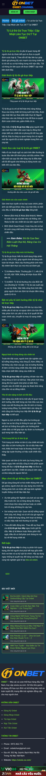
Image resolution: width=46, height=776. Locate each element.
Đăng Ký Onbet (10, 710)
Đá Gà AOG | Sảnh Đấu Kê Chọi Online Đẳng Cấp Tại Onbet (23, 597)
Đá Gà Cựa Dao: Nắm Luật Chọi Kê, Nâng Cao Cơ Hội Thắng (24, 242)
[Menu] (3, 4)
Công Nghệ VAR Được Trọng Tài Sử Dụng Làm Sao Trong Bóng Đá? (25, 617)
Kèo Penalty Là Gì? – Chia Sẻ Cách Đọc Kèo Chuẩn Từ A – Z (25, 637)
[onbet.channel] (23, 4)
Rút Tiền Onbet (10, 728)
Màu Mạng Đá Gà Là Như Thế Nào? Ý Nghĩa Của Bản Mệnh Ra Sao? (26, 627)
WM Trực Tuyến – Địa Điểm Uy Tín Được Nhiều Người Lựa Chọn (25, 646)
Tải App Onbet (10, 719)
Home (5, 20)
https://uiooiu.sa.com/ (21, 760)
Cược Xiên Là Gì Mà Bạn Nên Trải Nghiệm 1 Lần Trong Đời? (24, 607)
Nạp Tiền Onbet (10, 723)
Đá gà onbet (18, 20)
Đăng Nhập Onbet (11, 715)
